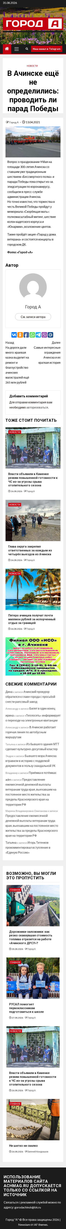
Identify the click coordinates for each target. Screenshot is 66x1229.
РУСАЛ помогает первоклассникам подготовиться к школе (26, 1008)
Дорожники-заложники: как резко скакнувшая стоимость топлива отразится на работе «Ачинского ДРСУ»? (30, 937)
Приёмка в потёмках (42, 772)
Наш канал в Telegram (46, 48)
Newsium (24, 1224)
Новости (32, 65)
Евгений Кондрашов (37, 1151)
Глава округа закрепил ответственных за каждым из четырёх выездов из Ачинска (30, 550)
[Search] (27, 48)
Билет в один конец (42, 708)
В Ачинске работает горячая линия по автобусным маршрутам (31, 732)
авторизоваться (37, 407)
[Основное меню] (16, 48)
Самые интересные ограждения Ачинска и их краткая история (47, 352)
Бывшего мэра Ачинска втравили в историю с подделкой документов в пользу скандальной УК (31, 760)
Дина (9, 691)
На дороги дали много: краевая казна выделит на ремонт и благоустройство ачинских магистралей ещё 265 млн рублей (17, 362)
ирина (10, 715)
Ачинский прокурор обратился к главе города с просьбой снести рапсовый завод (30, 696)
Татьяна (11, 842)
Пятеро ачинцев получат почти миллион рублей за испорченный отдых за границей (31, 619)
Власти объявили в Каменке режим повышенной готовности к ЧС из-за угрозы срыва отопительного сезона (32, 1078)
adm (8, 779)
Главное (15, 889)
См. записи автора (33, 317)
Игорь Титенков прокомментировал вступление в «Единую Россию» (28, 847)
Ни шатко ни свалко (23, 1145)
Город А (14, 122)
